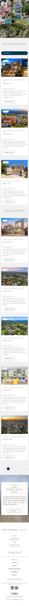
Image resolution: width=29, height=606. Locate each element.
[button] (14, 511)
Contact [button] (14, 575)
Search (14, 565)
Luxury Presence (18, 596)
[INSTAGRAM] (16, 552)
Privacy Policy (19, 599)
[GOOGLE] (12, 552)
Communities (14, 571)
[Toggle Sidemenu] (26, 3)
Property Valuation (14, 568)
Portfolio (14, 562)
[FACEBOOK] (19, 552)
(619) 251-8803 (14, 538)
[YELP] (9, 552)
